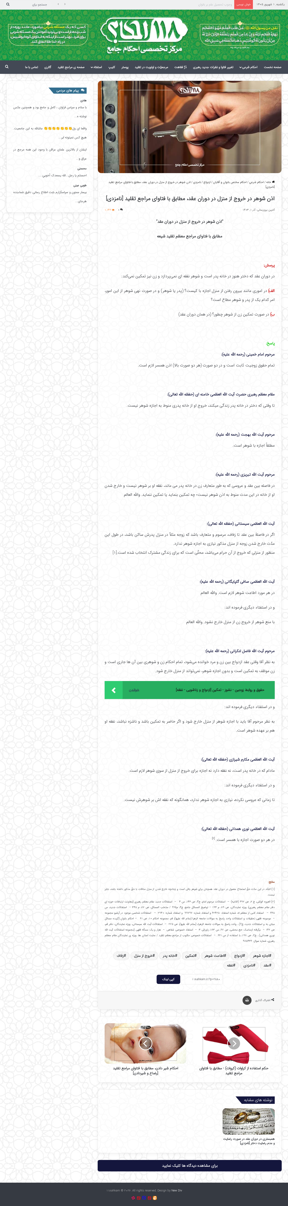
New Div (176, 1190)
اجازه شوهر (261, 956)
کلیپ (111, 67)
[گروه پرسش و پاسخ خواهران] (138, 1198)
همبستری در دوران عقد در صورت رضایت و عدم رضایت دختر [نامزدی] (249, 1141)
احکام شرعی (249, 67)
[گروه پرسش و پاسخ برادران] (144, 1198)
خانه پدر (169, 956)
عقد (266, 965)
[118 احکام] (155, 1198)
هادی (83, 100)
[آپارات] (149, 1198)
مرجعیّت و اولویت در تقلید (151, 67)
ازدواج (207, 182)
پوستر (125, 67)
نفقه (230, 965)
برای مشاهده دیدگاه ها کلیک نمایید (190, 1166)
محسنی (82, 168)
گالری (47, 67)
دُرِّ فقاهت (180, 67)
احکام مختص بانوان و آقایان (230, 182)
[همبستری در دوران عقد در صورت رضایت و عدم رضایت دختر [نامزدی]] (249, 1121)
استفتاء (97, 67)
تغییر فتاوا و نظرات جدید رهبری (213, 67)
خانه (269, 182)
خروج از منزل (143, 956)
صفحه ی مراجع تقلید (71, 67)
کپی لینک (168, 979)
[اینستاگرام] (133, 1198)
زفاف (120, 956)
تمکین (189, 956)
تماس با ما (31, 67)
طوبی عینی (80, 185)
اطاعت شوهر (214, 956)
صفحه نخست (272, 67)
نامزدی (197, 182)
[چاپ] (247, 1000)
